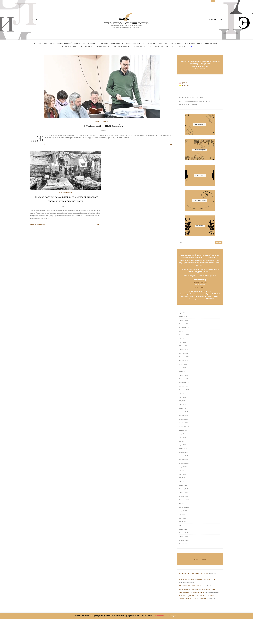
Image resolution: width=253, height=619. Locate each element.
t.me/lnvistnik (199, 287)
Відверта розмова (149, 43)
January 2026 (183, 320)
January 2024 (183, 375)
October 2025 (183, 331)
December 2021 (184, 459)
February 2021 (183, 489)
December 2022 (184, 415)
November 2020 (184, 500)
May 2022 (182, 441)
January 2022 (183, 456)
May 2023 (182, 401)
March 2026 (183, 316)
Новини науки (49, 43)
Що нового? (92, 43)
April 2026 (182, 313)
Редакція (212, 19)
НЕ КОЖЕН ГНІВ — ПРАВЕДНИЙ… (102, 125)
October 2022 (183, 423)
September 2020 (184, 507)
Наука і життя (171, 46)
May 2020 (182, 522)
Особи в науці (79, 43)
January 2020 (183, 536)
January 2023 (183, 412)
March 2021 (183, 485)
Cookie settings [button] (160, 616)
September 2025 (184, 335)
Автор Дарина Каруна (37, 224)
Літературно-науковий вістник (126, 23)
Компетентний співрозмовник (170, 43)
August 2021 (183, 467)
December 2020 (184, 496)
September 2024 (184, 364)
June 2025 (182, 342)
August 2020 (183, 511)
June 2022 (182, 437)
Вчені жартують (117, 43)
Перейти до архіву (200, 559)
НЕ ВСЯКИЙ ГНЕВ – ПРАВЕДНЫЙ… (190, 586)
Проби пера (104, 43)
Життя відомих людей (193, 43)
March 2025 (183, 346)
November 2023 (184, 382)
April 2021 (182, 481)
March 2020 (183, 529)
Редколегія (183, 46)
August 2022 (183, 430)
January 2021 (183, 492)
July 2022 (182, 434)
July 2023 (182, 393)
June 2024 (182, 368)
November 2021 (184, 463)
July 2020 (182, 514)
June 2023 (182, 397)
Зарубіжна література (69, 46)
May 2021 (182, 478)
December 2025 (184, 324)
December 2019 (184, 540)
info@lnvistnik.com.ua (200, 282)
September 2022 (184, 426)
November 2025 (184, 327)
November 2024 (184, 357)
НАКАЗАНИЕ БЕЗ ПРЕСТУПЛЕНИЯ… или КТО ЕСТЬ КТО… (197, 579)
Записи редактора (133, 43)
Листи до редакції (212, 43)
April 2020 (182, 525)
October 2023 (183, 386)
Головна (37, 43)
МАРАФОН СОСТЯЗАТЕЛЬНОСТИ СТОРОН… (194, 573)
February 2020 (183, 533)
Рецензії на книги (87, 46)
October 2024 (183, 360)
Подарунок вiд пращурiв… (121, 46)
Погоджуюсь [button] (172, 616)
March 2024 (183, 371)
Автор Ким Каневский (37, 145)
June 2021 (182, 474)
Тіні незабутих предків (143, 46)
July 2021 (182, 470)
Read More (171, 145)
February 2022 (183, 452)
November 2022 (184, 419)
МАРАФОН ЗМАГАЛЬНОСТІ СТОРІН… (191, 97)
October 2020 (183, 503)
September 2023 (184, 390)
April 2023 (182, 404)
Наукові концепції (64, 43)
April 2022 (182, 445)
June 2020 (182, 518)
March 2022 (183, 448)
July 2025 (182, 338)
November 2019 (184, 544)
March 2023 (183, 408)
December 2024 (184, 353)
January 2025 (183, 349)
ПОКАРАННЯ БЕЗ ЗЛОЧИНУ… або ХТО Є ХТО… (194, 101)
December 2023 (184, 379)
